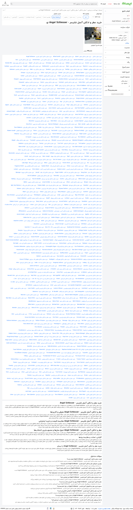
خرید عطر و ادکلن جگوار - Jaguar (13, 105)
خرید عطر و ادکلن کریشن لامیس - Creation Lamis (70, 169)
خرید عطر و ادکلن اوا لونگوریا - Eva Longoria (90, 92)
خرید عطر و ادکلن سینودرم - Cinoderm (45, 381)
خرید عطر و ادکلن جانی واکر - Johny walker (64, 378)
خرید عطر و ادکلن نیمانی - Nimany (65, 385)
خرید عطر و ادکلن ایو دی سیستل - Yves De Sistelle (45, 179)
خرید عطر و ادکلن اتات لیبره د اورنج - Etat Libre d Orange (87, 250)
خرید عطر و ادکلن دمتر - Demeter (93, 156)
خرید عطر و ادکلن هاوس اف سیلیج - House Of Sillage (34, 259)
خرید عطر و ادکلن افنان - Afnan (74, 182)
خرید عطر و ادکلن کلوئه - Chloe (49, 72)
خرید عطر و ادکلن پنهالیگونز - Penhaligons (45, 195)
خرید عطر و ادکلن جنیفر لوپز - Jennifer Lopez (35, 108)
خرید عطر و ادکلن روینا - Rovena (35, 375)
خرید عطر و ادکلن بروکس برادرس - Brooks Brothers (68, 233)
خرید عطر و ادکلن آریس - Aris (18, 159)
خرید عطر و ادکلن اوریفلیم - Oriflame (59, 153)
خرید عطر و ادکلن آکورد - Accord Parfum (69, 201)
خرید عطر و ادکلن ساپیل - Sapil (75, 156)
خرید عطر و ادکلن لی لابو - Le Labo (19, 282)
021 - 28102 (78, 508)
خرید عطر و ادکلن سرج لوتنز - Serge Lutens (16, 340)
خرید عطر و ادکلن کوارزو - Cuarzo (47, 76)
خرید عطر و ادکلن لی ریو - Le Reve (39, 153)
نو (85, 17)
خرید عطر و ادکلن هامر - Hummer (56, 105)
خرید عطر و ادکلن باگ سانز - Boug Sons (91, 172)
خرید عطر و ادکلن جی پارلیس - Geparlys (55, 375)
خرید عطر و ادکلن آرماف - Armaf (33, 156)
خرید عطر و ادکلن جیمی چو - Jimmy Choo (38, 269)
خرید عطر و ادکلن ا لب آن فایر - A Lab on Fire (16, 204)
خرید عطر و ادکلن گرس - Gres (46, 372)
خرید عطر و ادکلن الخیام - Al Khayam (66, 381)
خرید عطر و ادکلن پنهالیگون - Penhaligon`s (65, 324)
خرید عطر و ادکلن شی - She (55, 204)
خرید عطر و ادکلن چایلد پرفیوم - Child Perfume (45, 79)
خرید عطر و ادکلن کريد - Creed (65, 76)
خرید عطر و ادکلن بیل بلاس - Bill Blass (91, 224)
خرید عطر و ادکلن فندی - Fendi (22, 95)
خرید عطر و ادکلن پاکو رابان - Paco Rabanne (25, 127)
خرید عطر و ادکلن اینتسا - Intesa (75, 166)
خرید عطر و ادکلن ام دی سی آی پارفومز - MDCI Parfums (87, 301)
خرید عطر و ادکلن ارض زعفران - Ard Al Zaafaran (40, 175)
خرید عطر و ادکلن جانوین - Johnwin (92, 369)
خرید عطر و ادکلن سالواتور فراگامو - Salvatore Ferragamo (87, 140)
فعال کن (66, 260)
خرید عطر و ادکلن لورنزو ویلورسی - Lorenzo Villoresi (67, 288)
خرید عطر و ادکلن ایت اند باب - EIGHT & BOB (46, 243)
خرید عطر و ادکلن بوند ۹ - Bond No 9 (34, 227)
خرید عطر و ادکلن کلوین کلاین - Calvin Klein (90, 394)
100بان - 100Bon (122, 35)
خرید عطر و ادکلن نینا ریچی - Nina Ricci (36, 124)
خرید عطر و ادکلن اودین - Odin (19, 314)
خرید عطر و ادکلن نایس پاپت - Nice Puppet (90, 391)
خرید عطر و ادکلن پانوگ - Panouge (71, 320)
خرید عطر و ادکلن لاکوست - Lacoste (35, 118)
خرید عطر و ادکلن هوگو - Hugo (74, 105)
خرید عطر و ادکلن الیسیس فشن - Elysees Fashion (72, 188)
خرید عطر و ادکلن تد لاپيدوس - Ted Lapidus (90, 143)
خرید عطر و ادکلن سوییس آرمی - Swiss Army (40, 159)
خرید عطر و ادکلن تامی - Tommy (47, 143)
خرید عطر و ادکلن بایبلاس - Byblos (23, 233)
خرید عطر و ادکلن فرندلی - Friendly (17, 365)
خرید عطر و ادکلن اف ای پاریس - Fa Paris (46, 188)
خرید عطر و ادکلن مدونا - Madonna (42, 291)
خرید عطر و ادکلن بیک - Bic (94, 163)
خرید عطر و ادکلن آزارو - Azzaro (93, 63)
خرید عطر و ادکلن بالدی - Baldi (49, 221)
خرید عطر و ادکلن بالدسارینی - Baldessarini (53, 66)
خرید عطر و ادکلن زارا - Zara (25, 150)
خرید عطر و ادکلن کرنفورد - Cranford (92, 192)
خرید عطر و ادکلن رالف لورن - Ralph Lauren (90, 134)
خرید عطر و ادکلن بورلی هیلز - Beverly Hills (16, 63)
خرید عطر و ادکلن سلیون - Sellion (32, 182)
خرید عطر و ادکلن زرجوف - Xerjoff (54, 198)
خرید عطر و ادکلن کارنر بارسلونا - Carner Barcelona (70, 237)
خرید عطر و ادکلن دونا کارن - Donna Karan (70, 243)
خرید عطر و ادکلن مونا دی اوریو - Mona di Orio (43, 307)
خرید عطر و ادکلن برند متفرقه (75, 375)
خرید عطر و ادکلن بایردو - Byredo (93, 237)
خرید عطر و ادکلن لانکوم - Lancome (92, 118)
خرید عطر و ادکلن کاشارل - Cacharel (68, 82)
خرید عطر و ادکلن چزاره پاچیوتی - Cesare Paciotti (43, 237)
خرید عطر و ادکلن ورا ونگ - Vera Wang (72, 150)
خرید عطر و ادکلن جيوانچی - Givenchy (65, 98)
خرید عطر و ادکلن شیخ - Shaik (30, 192)
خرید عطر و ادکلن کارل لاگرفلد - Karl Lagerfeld (64, 275)
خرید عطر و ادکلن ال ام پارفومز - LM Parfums (37, 285)
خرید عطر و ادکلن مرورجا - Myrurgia (25, 172)
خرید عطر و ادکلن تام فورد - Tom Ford (67, 143)
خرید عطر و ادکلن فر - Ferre (13, 372)
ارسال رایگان (124, 81)
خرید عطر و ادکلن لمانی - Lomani (22, 169)
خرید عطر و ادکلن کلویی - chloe (29, 372)
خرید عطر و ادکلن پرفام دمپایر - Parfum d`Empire (48, 320)
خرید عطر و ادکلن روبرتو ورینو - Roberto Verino (21, 333)
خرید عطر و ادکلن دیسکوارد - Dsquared (29, 82)
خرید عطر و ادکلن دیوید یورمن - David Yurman (69, 89)
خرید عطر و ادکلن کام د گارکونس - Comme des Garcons (87, 240)
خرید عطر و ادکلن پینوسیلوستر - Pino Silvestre (47, 327)
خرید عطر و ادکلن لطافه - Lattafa (54, 388)
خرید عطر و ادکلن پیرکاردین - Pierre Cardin (91, 327)
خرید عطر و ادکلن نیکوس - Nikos (52, 163)
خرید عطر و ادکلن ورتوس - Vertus (46, 359)
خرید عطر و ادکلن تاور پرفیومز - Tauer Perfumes (25, 349)
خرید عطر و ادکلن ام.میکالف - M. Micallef (62, 291)
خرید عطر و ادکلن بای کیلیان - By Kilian (43, 233)
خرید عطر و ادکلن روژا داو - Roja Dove (72, 336)
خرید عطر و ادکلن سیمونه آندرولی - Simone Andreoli (69, 343)
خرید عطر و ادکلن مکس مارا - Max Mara (16, 298)
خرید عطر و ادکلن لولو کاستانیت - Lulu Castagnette (88, 291)
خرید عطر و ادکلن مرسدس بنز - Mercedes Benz (89, 304)
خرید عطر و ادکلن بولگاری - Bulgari (93, 69)
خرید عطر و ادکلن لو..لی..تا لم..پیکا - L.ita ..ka (43, 278)
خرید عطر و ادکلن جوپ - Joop (67, 111)
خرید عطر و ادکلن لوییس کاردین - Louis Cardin (40, 288)
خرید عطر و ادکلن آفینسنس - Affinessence (30, 211)
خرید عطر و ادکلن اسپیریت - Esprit (47, 89)
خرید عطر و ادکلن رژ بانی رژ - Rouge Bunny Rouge (20, 336)
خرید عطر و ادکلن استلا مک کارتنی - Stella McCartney (61, 346)
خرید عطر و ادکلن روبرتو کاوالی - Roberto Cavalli (19, 130)
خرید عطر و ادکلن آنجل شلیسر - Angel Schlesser (39, 56)
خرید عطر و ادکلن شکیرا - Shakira (93, 343)
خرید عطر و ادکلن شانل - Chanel (66, 72)
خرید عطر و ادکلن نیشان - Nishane (56, 314)
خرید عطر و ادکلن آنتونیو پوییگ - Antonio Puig (89, 217)
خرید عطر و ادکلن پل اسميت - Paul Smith (62, 130)
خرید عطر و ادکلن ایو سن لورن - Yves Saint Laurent (47, 150)
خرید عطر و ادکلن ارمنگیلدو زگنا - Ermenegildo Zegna (59, 246)
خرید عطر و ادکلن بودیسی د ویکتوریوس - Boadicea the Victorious (84, 227)
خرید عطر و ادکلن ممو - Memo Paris (62, 301)
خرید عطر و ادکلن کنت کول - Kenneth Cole (19, 275)
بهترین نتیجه (46, 17)
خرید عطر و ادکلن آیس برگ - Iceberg (92, 262)
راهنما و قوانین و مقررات (104, 508)
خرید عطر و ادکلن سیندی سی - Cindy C (19, 237)
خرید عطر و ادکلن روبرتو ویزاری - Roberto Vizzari (22, 201)
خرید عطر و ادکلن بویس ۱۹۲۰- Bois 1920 (55, 227)
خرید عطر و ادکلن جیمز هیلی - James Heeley (70, 266)
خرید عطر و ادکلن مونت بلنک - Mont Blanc (62, 121)
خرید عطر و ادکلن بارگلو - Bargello (93, 388)
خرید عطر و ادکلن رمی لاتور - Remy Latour (47, 201)
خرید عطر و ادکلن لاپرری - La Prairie (60, 282)
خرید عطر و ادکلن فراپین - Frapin (93, 253)
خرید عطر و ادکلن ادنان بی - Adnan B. (34, 208)
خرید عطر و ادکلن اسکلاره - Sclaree (26, 188)
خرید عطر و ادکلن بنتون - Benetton (55, 69)
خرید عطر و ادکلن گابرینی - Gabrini (93, 365)
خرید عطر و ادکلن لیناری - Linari (58, 285)
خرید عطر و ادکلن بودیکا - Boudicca (46, 230)
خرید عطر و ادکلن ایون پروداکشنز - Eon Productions (88, 246)
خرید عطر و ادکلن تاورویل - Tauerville (92, 353)
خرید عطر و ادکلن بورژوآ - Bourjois (27, 230)
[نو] (129, 15)
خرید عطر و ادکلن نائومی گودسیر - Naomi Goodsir (51, 311)
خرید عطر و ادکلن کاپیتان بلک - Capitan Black (53, 166)
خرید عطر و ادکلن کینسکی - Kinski (65, 278)
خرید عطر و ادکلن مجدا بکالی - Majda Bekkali (52, 295)
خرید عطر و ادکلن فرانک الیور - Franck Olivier (74, 163)
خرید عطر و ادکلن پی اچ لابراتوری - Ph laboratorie (89, 378)
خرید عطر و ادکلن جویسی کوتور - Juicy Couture (60, 108)
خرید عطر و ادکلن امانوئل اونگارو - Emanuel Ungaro (88, 95)
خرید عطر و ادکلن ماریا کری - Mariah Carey (91, 298)
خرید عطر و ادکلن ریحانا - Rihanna (23, 134)
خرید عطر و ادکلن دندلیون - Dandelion (92, 201)
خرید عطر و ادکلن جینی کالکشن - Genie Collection (89, 385)
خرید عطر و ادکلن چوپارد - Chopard (23, 79)
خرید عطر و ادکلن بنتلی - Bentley (73, 69)
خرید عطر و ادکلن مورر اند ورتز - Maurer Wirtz (40, 298)
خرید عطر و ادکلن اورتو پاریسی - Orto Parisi (64, 317)
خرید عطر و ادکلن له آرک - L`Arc (22, 278)
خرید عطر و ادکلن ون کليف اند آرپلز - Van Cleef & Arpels (87, 146)
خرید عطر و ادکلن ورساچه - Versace (92, 150)
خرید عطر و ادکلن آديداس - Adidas (75, 63)
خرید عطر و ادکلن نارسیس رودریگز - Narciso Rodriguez (62, 124)
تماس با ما (94, 508)
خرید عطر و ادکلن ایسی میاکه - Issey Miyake (35, 105)
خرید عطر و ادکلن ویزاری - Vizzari (93, 169)
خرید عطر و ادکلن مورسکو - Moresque (72, 185)
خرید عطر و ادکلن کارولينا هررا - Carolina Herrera (71, 79)
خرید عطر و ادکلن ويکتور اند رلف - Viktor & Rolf (30, 146)
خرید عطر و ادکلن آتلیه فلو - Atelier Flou (91, 221)
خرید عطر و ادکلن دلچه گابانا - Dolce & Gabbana (89, 85)
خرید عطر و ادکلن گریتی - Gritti (22, 253)
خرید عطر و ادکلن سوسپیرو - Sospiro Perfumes (89, 346)
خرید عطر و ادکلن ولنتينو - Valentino (27, 143)
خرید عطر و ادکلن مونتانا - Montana (92, 311)
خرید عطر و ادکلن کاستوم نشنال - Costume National (88, 76)
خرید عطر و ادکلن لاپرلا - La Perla (54, 118)
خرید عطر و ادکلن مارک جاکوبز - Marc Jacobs (90, 124)
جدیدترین (38, 17)
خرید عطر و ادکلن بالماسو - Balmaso (19, 69)
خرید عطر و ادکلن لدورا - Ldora (18, 394)
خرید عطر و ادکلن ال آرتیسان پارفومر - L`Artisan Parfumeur (86, 282)
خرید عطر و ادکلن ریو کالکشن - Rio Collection (90, 137)
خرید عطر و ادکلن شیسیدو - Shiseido (61, 140)
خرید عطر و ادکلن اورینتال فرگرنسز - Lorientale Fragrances (63, 391)
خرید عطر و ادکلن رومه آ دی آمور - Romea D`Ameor (47, 336)
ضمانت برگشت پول (128, 508)
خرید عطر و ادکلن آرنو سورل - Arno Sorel (91, 159)
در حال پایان (7, 17)
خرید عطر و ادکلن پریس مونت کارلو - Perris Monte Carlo (37, 324)
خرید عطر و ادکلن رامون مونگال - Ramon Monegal (89, 333)
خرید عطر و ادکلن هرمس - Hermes (93, 105)
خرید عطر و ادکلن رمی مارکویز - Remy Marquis (70, 192)
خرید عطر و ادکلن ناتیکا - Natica (73, 311)
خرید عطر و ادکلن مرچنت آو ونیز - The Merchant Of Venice (58, 356)
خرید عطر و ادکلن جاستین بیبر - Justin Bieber (90, 275)
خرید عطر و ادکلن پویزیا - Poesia (21, 362)
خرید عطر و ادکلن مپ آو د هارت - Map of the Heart (88, 195)
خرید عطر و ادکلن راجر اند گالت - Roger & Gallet (67, 172)
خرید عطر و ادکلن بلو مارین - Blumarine (44, 224)
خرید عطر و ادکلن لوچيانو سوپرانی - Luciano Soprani (88, 121)
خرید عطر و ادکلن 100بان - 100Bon (38, 204)
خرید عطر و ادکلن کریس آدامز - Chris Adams (44, 169)
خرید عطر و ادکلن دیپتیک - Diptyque (92, 243)
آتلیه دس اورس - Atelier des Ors (117, 38)
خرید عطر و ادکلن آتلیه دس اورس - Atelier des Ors (36, 217)
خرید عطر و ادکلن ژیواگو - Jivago (17, 269)
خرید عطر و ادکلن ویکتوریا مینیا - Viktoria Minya (23, 359)
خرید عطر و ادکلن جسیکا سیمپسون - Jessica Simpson (87, 269)
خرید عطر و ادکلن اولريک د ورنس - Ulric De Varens (66, 159)
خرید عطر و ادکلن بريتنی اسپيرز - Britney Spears (89, 72)
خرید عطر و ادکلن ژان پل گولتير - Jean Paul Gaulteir (88, 108)
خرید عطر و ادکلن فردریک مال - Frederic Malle (49, 185)
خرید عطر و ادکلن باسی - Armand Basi (43, 60)
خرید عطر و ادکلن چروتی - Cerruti (48, 82)
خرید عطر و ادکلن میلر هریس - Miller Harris (39, 304)
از (117, 86)
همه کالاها (97, 17)
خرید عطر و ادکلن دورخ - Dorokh (77, 398)
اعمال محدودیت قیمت (117, 94)
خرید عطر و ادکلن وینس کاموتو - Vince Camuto (89, 362)
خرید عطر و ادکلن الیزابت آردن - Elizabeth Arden (61, 95)
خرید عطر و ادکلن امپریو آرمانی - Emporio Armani (28, 92)
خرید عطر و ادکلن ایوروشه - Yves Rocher (66, 372)
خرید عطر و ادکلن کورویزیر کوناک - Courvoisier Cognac (57, 240)
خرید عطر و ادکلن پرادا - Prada (46, 127)
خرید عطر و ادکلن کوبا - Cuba (94, 188)
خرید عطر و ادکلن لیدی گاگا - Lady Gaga (32, 163)
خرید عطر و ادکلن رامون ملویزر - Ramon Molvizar (65, 134)
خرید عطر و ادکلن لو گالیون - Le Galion (40, 282)
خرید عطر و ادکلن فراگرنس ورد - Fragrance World (27, 166)
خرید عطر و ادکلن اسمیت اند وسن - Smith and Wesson (20, 343)
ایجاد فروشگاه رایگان (116, 508)
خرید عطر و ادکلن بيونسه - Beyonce (92, 66)
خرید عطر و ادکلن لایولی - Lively (65, 195)
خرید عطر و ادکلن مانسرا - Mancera (30, 295)
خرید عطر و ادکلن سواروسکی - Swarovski (49, 349)
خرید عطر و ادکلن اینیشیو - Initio (24, 262)
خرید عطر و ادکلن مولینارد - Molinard (66, 307)
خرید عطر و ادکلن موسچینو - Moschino (39, 121)
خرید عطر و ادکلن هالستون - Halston (45, 256)
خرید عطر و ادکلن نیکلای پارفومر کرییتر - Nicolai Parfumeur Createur (84, 314)
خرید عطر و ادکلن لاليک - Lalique (73, 118)
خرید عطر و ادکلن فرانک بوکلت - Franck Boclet (29, 250)
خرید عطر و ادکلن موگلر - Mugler (20, 140)
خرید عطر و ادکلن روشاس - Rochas (92, 336)
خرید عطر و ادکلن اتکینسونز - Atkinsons (68, 221)
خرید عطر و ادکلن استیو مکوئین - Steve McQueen (64, 137)
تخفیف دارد (124, 83)
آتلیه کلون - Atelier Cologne (119, 40)
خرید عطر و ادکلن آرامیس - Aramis (63, 60)
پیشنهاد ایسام (56, 17)
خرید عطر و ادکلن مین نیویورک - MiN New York (89, 307)
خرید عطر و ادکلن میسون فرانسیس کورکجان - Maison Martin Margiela (83, 295)
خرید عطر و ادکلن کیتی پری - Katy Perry (41, 275)
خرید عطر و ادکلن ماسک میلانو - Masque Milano (65, 298)
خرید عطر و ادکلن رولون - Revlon (42, 333)
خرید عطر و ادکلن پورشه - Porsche (64, 127)
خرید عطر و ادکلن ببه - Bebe (37, 69)
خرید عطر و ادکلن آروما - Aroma (15, 378)
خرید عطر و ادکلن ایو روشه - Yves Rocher (64, 362)
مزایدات (110, 4)
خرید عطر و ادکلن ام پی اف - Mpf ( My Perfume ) (23, 185)
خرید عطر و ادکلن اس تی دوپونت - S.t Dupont (37, 137)
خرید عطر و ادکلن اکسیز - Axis (23, 60)
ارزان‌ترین (21, 17)
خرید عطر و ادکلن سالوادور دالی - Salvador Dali (65, 340)
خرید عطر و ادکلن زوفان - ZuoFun (68, 179)
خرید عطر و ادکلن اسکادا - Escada (51, 92)
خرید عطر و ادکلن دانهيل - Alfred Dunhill (63, 56)
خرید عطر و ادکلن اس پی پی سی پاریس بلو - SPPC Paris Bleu (66, 365)
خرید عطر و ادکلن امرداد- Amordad (51, 214)
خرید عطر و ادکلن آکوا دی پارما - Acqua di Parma (58, 208)
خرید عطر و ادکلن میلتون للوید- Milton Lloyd (90, 179)
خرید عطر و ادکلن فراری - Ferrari (39, 95)
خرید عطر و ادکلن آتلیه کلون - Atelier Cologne (63, 217)
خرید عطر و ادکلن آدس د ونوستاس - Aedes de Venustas (57, 211)
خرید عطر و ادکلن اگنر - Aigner (36, 63)
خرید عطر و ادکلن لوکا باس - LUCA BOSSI (38, 365)
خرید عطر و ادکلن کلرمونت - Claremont (24, 381)
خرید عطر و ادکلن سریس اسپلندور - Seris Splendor (40, 394)
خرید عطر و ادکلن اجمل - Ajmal (83, 56)
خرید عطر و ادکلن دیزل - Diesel (30, 85)
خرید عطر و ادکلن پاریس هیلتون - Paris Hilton (90, 324)
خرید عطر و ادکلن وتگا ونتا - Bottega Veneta (90, 230)
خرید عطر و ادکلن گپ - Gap (67, 101)
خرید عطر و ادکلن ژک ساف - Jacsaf (44, 172)
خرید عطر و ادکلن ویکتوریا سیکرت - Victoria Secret (57, 146)
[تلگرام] (71, 508)
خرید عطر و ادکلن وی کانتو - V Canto (65, 359)
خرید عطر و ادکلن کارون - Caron (93, 79)
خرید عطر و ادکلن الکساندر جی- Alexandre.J (72, 214)
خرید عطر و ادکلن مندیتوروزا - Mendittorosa (40, 301)
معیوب (66, 17)
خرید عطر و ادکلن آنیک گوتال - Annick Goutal (29, 214)
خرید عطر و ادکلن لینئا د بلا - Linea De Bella (53, 182)
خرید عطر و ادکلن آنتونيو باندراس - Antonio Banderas (88, 60)
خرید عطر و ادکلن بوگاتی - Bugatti (32, 66)
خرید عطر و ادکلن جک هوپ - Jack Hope (35, 391)
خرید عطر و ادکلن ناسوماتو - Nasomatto (19, 153)
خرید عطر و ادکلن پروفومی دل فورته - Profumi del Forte (87, 330)
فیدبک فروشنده (30, 17)
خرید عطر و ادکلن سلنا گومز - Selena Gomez (40, 340)
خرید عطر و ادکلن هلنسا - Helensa (73, 204)
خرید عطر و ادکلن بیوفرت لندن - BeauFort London (27, 221)
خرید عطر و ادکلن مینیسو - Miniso (54, 369)
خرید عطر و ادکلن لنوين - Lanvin (13, 114)
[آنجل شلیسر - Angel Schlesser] (129, 21)
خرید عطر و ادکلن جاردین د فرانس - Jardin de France (43, 266)
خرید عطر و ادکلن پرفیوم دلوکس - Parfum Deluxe (89, 175)
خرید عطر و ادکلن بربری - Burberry (13, 66)
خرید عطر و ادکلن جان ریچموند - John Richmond (89, 111)
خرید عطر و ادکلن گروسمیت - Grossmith (91, 256)
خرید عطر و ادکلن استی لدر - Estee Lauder (25, 89)
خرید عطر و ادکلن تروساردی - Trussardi (40, 140)
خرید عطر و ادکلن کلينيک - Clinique (30, 72)
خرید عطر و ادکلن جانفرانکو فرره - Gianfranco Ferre (89, 101)
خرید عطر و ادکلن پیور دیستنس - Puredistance (31, 330)
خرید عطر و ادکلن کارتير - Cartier (29, 76)
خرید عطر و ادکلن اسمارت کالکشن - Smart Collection (31, 198)
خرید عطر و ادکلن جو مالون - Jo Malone (91, 272)
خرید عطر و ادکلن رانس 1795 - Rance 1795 (63, 333)
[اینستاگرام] (73, 508)
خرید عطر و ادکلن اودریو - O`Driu (37, 314)
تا (117, 90)
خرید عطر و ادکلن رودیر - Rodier (93, 198)
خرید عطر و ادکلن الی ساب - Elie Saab (23, 243)
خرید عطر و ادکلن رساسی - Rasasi (42, 134)
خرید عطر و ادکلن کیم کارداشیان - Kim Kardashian (89, 278)
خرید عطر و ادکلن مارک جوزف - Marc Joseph (54, 156)
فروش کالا (103, 4)
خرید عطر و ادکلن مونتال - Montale (21, 307)
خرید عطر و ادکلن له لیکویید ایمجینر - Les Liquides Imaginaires (85, 285)
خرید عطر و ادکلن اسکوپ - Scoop (93, 375)
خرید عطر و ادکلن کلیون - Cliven (35, 369)
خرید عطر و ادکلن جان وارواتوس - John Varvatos (45, 111)
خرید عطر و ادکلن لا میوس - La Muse (74, 198)
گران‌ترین (14, 17)
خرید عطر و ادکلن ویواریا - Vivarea (73, 369)
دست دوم (72, 17)
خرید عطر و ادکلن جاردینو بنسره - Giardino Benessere (45, 253)
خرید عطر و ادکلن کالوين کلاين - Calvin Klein (90, 82)
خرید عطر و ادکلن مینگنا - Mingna (93, 182)
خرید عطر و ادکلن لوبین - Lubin (18, 288)
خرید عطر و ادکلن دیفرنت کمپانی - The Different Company (30, 353)
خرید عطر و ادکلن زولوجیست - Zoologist (41, 362)
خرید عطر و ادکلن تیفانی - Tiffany (32, 356)
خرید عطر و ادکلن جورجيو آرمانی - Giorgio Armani (89, 98)
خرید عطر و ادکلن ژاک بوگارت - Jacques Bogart (19, 111)
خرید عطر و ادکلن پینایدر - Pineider (69, 327)
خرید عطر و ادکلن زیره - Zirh (77, 153)
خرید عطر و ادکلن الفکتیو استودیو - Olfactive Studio (88, 127)
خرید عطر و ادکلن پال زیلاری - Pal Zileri (92, 320)
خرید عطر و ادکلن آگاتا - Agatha (93, 214)
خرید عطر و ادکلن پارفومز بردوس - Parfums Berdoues (20, 320)
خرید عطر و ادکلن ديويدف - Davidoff (92, 89)
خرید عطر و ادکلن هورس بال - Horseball (31, 101)
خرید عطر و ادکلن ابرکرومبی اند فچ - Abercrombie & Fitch (87, 208)
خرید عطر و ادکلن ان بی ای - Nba (35, 388)
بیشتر (127, 43)
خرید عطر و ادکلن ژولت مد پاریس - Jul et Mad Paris (41, 272)
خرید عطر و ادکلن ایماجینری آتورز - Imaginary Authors (67, 262)
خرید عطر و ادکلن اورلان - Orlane (48, 192)
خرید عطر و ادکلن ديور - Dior (46, 85)
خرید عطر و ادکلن (97, 56)
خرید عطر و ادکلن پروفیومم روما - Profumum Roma (58, 330)
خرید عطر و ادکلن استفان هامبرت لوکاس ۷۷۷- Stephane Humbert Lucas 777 (82, 349)
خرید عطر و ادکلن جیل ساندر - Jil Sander (60, 269)
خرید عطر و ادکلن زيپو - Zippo (94, 153)
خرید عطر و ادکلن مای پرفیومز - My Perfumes (90, 372)
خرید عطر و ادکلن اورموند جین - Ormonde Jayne (89, 317)
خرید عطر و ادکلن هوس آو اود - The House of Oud (88, 356)
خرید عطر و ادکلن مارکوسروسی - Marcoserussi (89, 381)
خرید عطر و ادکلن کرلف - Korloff (48, 114)
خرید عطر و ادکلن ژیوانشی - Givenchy (16, 369)
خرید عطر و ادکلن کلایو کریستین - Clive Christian (19, 195)
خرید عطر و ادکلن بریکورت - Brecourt (92, 233)
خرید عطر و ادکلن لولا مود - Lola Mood (92, 288)
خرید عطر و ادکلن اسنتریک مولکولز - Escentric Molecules (29, 246)
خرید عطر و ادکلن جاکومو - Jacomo (92, 266)
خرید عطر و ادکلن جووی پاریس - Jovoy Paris (68, 272)
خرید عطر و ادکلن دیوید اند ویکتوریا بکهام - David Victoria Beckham (23, 240)
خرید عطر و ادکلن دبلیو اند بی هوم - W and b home (38, 378)
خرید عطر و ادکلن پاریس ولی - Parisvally (64, 175)
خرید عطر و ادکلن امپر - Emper (69, 92)
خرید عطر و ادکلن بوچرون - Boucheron (67, 230)
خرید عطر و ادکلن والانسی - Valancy (26, 385)
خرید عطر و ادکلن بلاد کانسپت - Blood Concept (67, 224)
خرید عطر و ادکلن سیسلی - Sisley (45, 343)
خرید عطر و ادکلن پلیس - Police (41, 130)
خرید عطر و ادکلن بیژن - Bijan (73, 66)
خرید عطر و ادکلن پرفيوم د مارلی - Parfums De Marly (88, 130)
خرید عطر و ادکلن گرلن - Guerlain (27, 98)
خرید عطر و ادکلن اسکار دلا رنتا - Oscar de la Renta (38, 317)
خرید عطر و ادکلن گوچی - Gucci (45, 98)
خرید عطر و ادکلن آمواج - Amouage (55, 63)
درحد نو (79, 17)
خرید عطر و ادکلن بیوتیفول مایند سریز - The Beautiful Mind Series (63, 353)
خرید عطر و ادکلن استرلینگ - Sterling (21, 179)
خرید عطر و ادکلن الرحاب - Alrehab (46, 385)
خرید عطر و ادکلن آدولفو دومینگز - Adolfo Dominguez (88, 211)
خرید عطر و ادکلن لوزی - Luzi (94, 398)
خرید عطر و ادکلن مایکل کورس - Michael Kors (64, 304)
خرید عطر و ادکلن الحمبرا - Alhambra (73, 388)
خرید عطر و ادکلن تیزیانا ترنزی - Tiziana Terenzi (89, 359)
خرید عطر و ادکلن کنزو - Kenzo (65, 114)
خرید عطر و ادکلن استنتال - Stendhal (36, 346)
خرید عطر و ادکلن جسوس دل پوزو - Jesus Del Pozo (88, 114)
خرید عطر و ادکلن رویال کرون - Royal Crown (90, 340)
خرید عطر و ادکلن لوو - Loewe (30, 114)
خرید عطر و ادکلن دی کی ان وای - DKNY (65, 85)
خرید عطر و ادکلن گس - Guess (50, 101)
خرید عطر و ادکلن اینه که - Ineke (43, 262)
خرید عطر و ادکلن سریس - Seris (93, 166)
